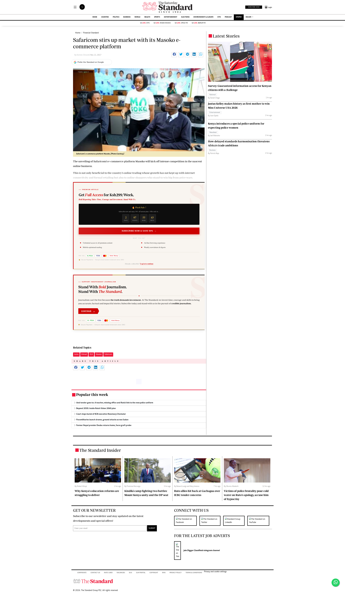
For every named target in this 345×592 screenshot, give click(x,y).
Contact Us (95, 573)
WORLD (137, 17)
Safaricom (108, 354)
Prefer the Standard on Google (90, 62)
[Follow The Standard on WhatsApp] (336, 583)
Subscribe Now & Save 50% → (139, 231)
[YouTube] (259, 521)
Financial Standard (91, 33)
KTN (219, 17)
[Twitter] (211, 521)
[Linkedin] (235, 521)
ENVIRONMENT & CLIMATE (203, 17)
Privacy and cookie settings (215, 572)
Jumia (76, 354)
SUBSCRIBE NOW (253, 7)
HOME (94, 17)
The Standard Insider (100, 450)
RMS (163, 573)
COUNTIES (105, 17)
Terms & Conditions (194, 573)
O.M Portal (140, 573)
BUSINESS (126, 17)
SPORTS (157, 17)
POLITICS (116, 17)
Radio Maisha (163, 23)
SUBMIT (152, 528)
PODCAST (228, 17)
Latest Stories (226, 36)
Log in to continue (146, 264)
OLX (91, 354)
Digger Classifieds (195, 550)
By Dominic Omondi (81, 55)
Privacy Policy (176, 573)
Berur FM (200, 23)
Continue (88, 311)
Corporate (82, 573)
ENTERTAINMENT (170, 17)
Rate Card (108, 573)
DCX (130, 573)
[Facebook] (186, 521)
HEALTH (147, 17)
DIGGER (249, 17)
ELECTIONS (185, 17)
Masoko (99, 354)
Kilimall (84, 354)
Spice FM (182, 23)
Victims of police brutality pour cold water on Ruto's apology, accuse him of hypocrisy (246, 495)
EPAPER (239, 17)
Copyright (153, 573)
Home (77, 33)
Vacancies (121, 573)
